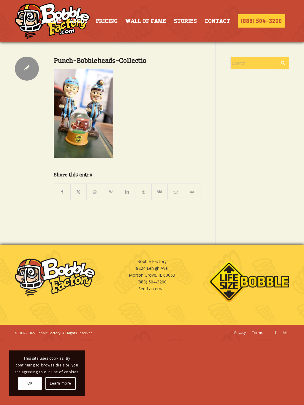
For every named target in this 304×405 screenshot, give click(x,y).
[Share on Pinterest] (111, 192)
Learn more (60, 383)
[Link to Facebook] (275, 332)
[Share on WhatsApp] (95, 192)
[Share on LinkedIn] (127, 192)
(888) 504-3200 (152, 282)
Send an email (151, 288)
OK (30, 383)
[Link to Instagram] (284, 332)
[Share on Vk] (160, 192)
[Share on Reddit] (176, 192)
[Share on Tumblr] (143, 192)
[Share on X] (79, 192)
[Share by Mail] (192, 192)
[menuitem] (54, 21)
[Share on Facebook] (62, 192)
